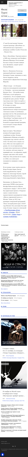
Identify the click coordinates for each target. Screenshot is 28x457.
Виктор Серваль (10, 400)
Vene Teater (4, 21)
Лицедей (19, 357)
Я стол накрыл (5, 300)
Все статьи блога (5, 303)
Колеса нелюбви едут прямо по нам (10, 412)
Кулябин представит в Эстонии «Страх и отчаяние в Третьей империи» (11, 420)
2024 (4, 400)
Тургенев (21, 21)
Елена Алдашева (10, 355)
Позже (15, 10)
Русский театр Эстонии (13, 21)
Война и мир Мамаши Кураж (8, 295)
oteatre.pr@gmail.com (5, 443)
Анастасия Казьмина (7, 19)
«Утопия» (12, 212)
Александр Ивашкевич (11, 357)
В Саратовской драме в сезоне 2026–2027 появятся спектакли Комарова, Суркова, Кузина (13, 284)
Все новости (4, 289)
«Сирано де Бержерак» (10, 216)
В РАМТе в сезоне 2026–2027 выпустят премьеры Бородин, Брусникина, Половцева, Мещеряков (13, 277)
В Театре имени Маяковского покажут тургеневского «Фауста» (11, 427)
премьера (16, 400)
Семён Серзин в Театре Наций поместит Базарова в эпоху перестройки (11, 409)
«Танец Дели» (16, 214)
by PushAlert (11, 11)
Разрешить (23, 10)
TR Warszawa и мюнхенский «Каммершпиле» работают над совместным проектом (7, 237)
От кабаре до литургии (7, 298)
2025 (4, 357)
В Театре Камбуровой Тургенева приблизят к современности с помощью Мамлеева (13, 416)
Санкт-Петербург (23, 400)
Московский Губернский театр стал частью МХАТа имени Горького (12, 281)
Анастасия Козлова (10, 398)
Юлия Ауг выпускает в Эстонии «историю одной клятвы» (13, 430)
